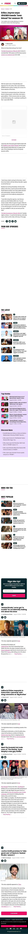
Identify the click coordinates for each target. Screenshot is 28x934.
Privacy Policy (21, 921)
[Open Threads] (14, 928)
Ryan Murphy (4, 786)
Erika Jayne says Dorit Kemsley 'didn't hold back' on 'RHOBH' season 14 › (14, 444)
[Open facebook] (7, 928)
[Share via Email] (10, 221)
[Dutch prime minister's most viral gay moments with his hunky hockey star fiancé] (6, 325)
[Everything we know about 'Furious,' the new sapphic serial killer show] (6, 350)
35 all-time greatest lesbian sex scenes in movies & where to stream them (19, 522)
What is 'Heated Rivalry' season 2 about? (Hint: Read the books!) (18, 416)
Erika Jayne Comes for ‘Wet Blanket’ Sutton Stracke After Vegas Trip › (14, 439)
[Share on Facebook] (7, 221)
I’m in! (14, 595)
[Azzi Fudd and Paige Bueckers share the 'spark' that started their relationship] (4, 410)
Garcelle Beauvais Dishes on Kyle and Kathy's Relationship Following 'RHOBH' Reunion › (14, 434)
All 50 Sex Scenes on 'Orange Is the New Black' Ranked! (18, 538)
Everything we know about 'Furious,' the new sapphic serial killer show (19, 352)
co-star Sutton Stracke (10, 145)
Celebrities (16, 331)
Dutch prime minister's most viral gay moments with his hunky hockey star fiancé (20, 327)
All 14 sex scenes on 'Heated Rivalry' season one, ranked (19, 505)
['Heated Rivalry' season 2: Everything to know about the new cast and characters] (4, 422)
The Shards (20, 786)
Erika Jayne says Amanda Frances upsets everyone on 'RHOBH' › (13, 453)
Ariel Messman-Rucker (7, 614)
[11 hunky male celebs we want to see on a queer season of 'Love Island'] (6, 317)
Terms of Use (3, 923)
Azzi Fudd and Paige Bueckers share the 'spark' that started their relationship (17, 410)
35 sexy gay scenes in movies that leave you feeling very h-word (19, 547)
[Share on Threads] (12, 221)
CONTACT (7, 920)
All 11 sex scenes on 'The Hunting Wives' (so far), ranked (19, 530)
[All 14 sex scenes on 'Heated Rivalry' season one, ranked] (6, 504)
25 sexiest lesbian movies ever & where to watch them (19, 513)
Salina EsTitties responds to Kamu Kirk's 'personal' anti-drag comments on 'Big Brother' (13, 692)
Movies (15, 509)
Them (19, 884)
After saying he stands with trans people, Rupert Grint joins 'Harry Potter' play (19, 360)
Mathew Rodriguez (7, 857)
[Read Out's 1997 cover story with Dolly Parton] (6, 342)
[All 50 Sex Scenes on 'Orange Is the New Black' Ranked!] (6, 537)
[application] (14, 33)
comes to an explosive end (8, 54)
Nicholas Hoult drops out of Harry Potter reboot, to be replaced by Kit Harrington (16, 398)
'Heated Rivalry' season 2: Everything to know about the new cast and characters (17, 422)
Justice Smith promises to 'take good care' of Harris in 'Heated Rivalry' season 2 (13, 853)
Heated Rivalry (4, 646)
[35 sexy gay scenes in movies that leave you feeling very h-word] (6, 545)
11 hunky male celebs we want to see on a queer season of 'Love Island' (19, 318)
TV (11, 9)
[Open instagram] (17, 928)
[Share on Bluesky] (15, 221)
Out (19, 641)
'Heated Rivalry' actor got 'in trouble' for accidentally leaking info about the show (14, 610)
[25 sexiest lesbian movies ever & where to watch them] (6, 512)
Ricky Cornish (10, 43)
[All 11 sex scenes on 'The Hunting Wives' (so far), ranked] (6, 529)
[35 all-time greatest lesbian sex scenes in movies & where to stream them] (6, 520)
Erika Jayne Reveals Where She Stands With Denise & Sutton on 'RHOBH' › (14, 448)
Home (2, 9)
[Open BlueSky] (10, 928)
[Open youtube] (21, 928)
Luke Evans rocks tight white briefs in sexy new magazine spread (19, 335)
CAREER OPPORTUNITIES (17, 920)
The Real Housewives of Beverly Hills (10, 51)
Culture (7, 9)
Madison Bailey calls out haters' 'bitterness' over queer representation (18, 404)
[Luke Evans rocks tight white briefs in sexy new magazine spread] (6, 333)
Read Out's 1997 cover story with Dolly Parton (19, 343)
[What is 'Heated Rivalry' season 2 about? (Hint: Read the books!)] (4, 416)
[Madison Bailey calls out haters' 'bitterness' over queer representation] (4, 404)
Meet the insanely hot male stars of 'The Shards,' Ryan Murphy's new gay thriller (12, 749)
